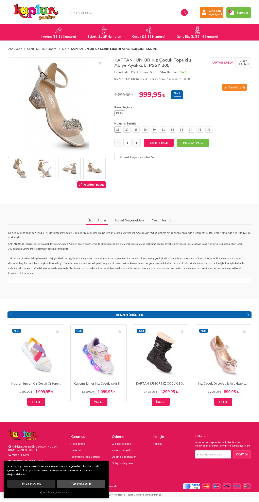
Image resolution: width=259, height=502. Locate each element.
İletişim (159, 436)
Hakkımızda (77, 443)
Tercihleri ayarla (31, 483)
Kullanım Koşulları (122, 450)
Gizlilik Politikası (122, 443)
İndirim (177, 96)
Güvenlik (75, 450)
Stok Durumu (168, 72)
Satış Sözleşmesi (122, 463)
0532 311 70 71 (20, 455)
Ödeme (118, 436)
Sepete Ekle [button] (159, 143)
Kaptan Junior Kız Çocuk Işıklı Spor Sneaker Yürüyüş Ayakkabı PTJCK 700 (98, 383)
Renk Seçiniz (123, 107)
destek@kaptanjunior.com (27, 460)
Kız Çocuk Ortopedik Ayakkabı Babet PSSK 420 (223, 383)
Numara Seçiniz (125, 123)
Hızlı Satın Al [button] (193, 143)
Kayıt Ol (242, 454)
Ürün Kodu (121, 72)
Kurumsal (78, 436)
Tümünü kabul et (81, 483)
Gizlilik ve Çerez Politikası (57, 492)
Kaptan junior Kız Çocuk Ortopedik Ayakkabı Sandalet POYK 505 (36, 383)
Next (248, 315)
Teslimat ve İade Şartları (85, 456)
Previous (10, 315)
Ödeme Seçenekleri (124, 456)
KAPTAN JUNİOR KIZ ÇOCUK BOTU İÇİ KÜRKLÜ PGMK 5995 (161, 383)
